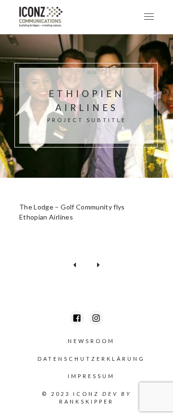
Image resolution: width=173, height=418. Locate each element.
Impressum (91, 376)
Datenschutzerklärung (91, 359)
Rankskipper (86, 401)
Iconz (86, 394)
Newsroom (91, 341)
